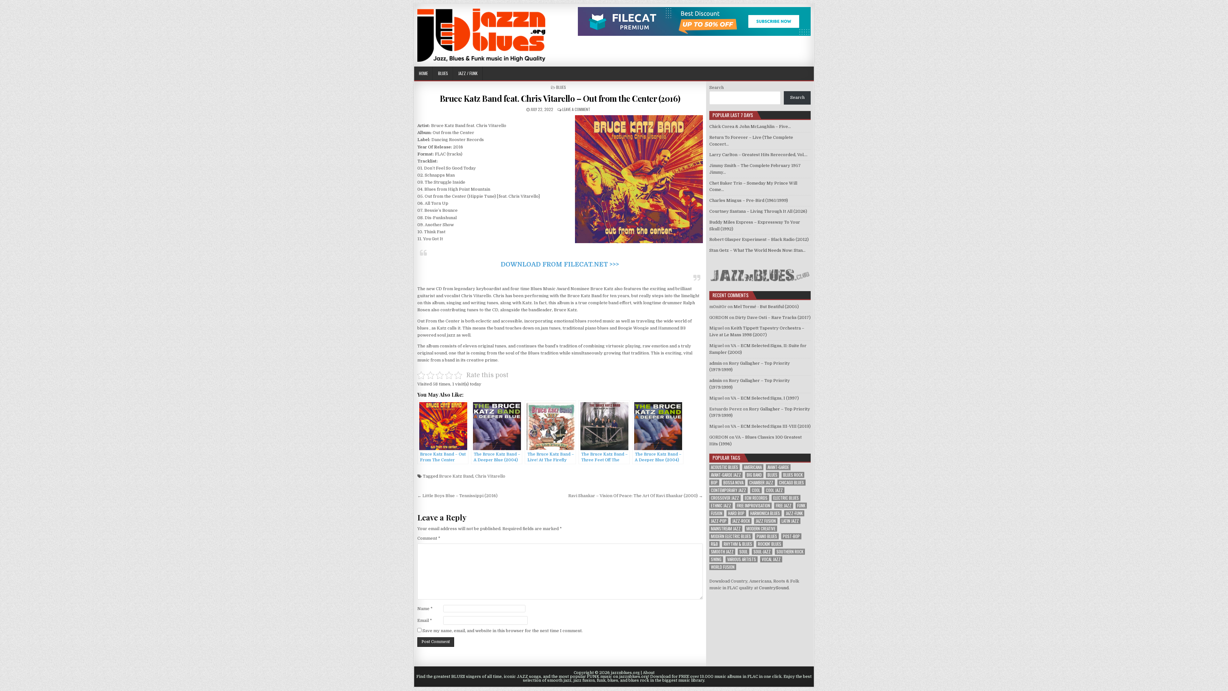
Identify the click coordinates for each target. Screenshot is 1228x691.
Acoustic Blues (724, 467)
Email (424, 620)
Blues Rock (793, 475)
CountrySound (774, 587)
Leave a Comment (576, 109)
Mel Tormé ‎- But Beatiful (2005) (766, 306)
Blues (443, 73)
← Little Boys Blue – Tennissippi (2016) (457, 495)
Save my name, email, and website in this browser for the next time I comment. (502, 630)
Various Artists (741, 559)
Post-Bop (791, 536)
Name (425, 608)
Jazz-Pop (719, 521)
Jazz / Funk (467, 73)
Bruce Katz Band (456, 476)
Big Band (754, 475)
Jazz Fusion (766, 521)
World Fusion (723, 567)
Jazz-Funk (794, 513)
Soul (743, 552)
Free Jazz (783, 506)
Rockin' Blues (769, 544)
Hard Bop (736, 513)
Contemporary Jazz (728, 490)
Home (423, 73)
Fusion (716, 513)
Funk (801, 506)
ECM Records (756, 498)
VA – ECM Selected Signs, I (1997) (765, 398)
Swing (716, 559)
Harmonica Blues (765, 513)
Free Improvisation (753, 506)
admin (715, 363)
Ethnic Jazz (721, 506)
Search (716, 87)
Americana (753, 467)
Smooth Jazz (722, 552)
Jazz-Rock (741, 521)
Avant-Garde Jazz (726, 475)
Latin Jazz (790, 521)
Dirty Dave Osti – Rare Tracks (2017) (773, 317)
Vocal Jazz (771, 559)
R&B (714, 544)
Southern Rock (789, 552)
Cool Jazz (774, 490)
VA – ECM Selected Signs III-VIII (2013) (771, 426)
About (649, 673)
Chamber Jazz (761, 483)
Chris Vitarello (490, 476)
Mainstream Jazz (726, 529)
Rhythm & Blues (738, 544)
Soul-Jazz (762, 552)
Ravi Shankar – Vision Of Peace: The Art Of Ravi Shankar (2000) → (635, 495)
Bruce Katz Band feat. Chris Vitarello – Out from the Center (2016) (560, 98)
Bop (714, 483)
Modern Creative (760, 529)
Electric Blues (786, 498)
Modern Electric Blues (731, 536)
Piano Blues (767, 536)
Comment (428, 538)
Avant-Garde (778, 467)
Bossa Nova (733, 483)
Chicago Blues (791, 483)
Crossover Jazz (725, 498)
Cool (756, 490)
